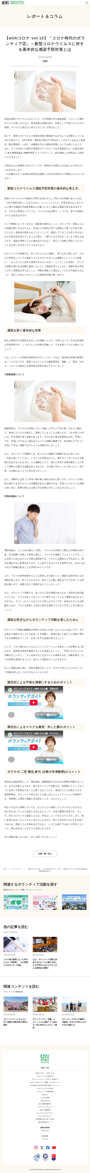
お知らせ (45, 1094)
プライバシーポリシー (45, 1107)
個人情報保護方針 (45, 1104)
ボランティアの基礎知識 (45, 1091)
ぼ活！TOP (45, 1068)
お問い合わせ (45, 1101)
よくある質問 (45, 1098)
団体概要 (45, 1136)
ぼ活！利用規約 (45, 1110)
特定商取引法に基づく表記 (45, 1119)
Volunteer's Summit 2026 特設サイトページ (45, 1085)
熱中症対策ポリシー (45, 1122)
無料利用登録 (45, 1127)
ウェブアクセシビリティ (45, 1113)
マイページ (45, 1131)
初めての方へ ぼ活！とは (45, 1073)
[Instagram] (36, 1148)
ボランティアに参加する (45, 1076)
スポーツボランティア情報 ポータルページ (45, 1082)
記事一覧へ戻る (45, 854)
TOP (4, 869)
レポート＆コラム (16, 869)
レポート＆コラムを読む (45, 1088)
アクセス (45, 1139)
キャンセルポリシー (45, 1116)
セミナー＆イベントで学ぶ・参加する (45, 1079)
